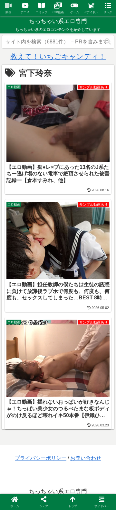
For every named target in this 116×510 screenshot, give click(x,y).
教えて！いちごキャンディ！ (58, 56)
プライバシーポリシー (40, 458)
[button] (107, 41)
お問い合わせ (85, 458)
